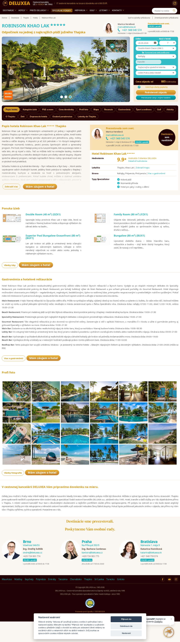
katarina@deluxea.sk (151, 552)
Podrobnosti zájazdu (156, 92)
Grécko (120, 579)
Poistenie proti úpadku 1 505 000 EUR (90, 611)
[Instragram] (176, 579)
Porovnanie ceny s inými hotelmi (155, 97)
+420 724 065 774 (31, 556)
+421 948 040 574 (131, 30)
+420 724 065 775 (90, 556)
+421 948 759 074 (149, 556)
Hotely (21, 10)
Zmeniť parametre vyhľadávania (166, 18)
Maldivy (18, 579)
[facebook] (163, 579)
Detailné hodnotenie (137, 161)
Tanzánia (62, 579)
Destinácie (8, 10)
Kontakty (117, 10)
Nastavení (126, 633)
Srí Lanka (99, 579)
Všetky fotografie (13, 472)
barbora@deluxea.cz (92, 552)
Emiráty (52, 579)
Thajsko (88, 579)
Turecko (110, 579)
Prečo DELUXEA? (38, 10)
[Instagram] (174, 3)
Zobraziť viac (11, 186)
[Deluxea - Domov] (16, 3)
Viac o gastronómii (156, 173)
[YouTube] (169, 579)
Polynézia (41, 579)
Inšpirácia (80, 10)
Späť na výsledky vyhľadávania (139, 18)
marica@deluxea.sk (127, 26)
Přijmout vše (126, 619)
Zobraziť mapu (142, 167)
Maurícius (7, 579)
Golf (92, 10)
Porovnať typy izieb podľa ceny (157, 52)
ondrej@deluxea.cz (32, 552)
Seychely (29, 579)
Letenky (103, 10)
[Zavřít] (171, 619)
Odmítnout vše (126, 626)
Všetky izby (10, 265)
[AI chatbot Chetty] (169, 632)
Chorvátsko (76, 579)
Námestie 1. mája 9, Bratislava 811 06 (132, 33)
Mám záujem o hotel (40, 186)
